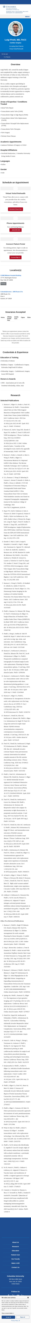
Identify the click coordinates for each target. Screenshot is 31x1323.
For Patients (7, 57)
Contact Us (15, 1267)
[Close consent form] (28, 1297)
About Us (15, 1242)
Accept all (8, 1317)
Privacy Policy (15, 1320)
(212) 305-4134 (16, 230)
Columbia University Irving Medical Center (15, 2)
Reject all (22, 1317)
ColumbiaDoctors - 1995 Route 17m (11, 291)
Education (15, 1251)
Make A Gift (15, 1263)
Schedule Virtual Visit (16, 209)
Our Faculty (15, 1259)
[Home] (15, 9)
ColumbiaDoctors (15, 1232)
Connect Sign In (15, 257)
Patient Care (15, 1255)
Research (15, 1246)
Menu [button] (27, 16)
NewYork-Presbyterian (15, 1227)
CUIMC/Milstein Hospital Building (10, 275)
